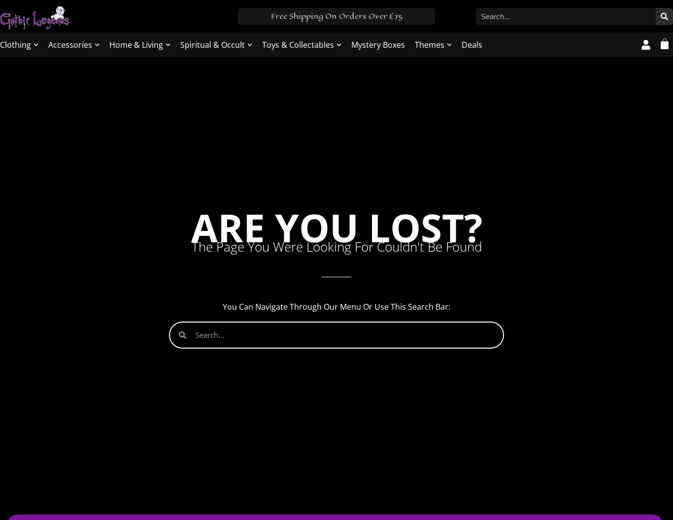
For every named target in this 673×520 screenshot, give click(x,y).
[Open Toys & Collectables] (338, 45)
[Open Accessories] (97, 45)
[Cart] (665, 44)
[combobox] (566, 16)
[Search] (664, 16)
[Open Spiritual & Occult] (249, 45)
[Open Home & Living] (168, 45)
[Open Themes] (449, 45)
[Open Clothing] (36, 45)
